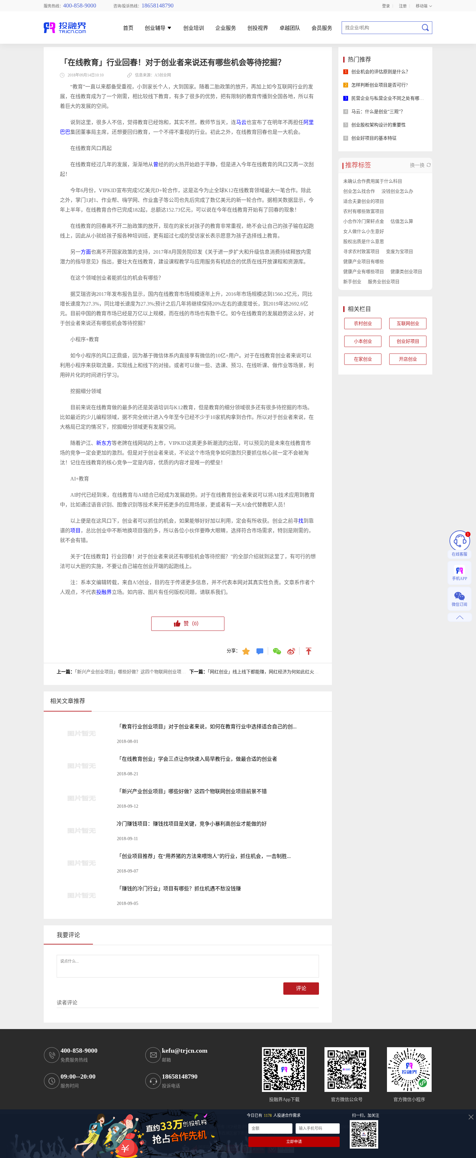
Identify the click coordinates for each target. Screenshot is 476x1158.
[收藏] (246, 650)
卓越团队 (289, 28)
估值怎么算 (402, 221)
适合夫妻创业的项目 (363, 201)
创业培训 (193, 28)
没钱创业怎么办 (397, 191)
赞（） (193, 623)
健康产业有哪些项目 (363, 271)
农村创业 (363, 323)
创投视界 (257, 28)
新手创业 (352, 281)
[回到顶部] (309, 650)
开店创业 (408, 359)
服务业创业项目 (384, 281)
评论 (301, 988)
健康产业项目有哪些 (363, 261)
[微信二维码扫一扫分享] (277, 650)
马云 (241, 122)
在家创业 (363, 359)
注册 (403, 5)
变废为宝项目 (399, 251)
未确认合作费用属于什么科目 (372, 181)
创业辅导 (156, 28)
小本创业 (363, 341)
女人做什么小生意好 (363, 231)
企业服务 (225, 28)
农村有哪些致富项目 (363, 211)
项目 (75, 530)
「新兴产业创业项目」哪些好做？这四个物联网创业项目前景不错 (139, 671)
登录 (386, 5)
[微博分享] (291, 650)
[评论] (260, 650)
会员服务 (322, 28)
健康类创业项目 (406, 271)
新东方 (104, 443)
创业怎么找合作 (359, 191)
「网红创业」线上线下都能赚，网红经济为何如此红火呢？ (265, 671)
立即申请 (294, 1142)
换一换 (418, 165)
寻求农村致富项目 (361, 251)
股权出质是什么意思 (363, 241)
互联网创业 (408, 323)
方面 (86, 252)
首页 (128, 28)
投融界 (104, 592)
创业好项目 (408, 341)
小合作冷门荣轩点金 (363, 221)
